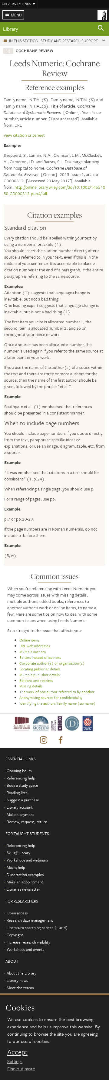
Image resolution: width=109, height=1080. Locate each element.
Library (10, 29)
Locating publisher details (39, 669)
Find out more (21, 1068)
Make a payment (20, 814)
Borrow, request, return (27, 822)
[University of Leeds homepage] (102, 14)
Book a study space (22, 785)
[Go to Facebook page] (60, 740)
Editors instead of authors (40, 657)
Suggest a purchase (23, 800)
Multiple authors (32, 651)
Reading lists (17, 792)
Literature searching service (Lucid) (37, 927)
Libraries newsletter (23, 889)
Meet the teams (20, 988)
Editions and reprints (36, 680)
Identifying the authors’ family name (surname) (57, 703)
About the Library (21, 973)
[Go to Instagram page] (43, 740)
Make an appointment (25, 882)
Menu (16, 15)
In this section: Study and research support (53, 41)
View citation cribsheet (24, 135)
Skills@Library (18, 853)
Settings (14, 1061)
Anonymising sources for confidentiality (51, 697)
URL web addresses (34, 645)
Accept (17, 1052)
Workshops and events (25, 949)
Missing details (30, 686)
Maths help (16, 867)
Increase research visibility (28, 942)
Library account (20, 807)
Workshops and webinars (27, 860)
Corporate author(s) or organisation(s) (52, 663)
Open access (17, 913)
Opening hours (19, 771)
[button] (101, 29)
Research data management (30, 920)
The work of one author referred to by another (56, 691)
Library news (17, 980)
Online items (29, 640)
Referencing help (21, 778)
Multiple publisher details (39, 674)
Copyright (15, 935)
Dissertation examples (25, 875)
